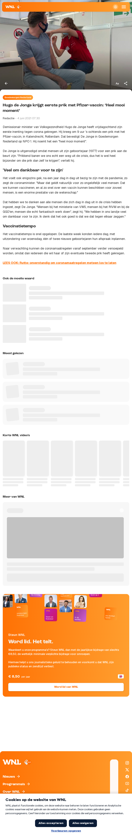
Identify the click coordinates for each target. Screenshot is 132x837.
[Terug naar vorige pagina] (6, 83)
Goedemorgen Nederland (17, 97)
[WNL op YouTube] (127, 783)
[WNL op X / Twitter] (127, 770)
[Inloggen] (115, 7)
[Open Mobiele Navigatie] (123, 7)
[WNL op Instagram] (127, 763)
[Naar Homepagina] (14, 6)
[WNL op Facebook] (127, 777)
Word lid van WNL (66, 687)
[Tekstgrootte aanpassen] (117, 83)
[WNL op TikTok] (127, 790)
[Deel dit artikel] (125, 83)
